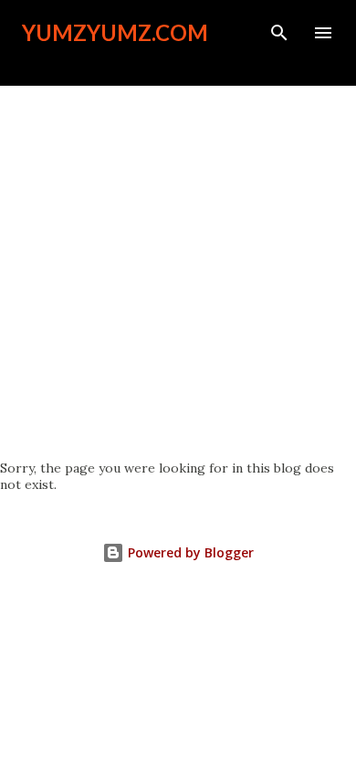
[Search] (279, 33)
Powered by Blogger (189, 552)
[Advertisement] (178, 273)
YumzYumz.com (115, 32)
